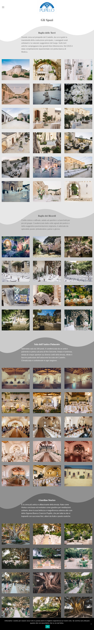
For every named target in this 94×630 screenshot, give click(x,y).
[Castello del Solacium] (47, 7)
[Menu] (3, 7)
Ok (48, 626)
